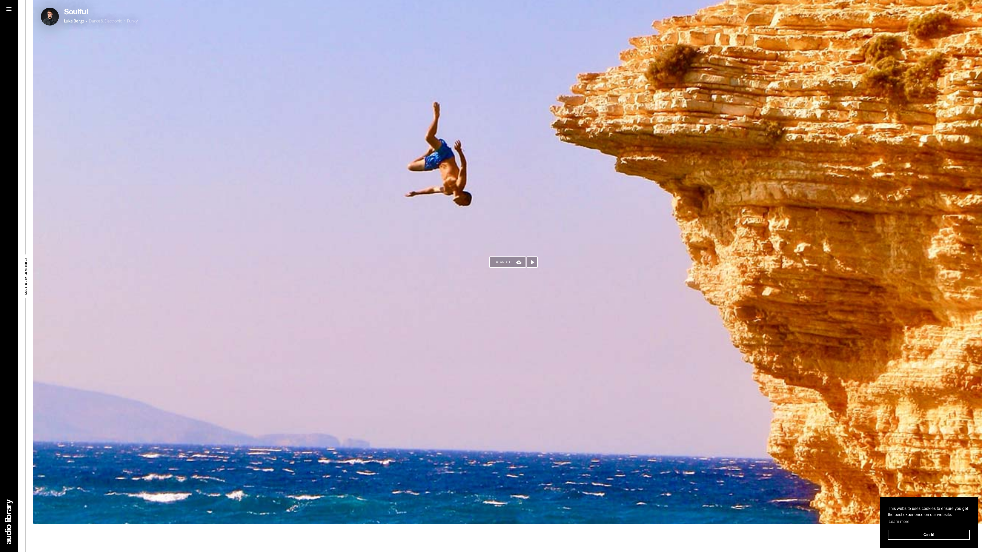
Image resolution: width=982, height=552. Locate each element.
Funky (132, 21)
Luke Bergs (74, 21)
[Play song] (532, 262)
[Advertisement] (507, 537)
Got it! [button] (928, 535)
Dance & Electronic (105, 21)
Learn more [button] (899, 521)
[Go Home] (9, 521)
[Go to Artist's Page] (50, 17)
